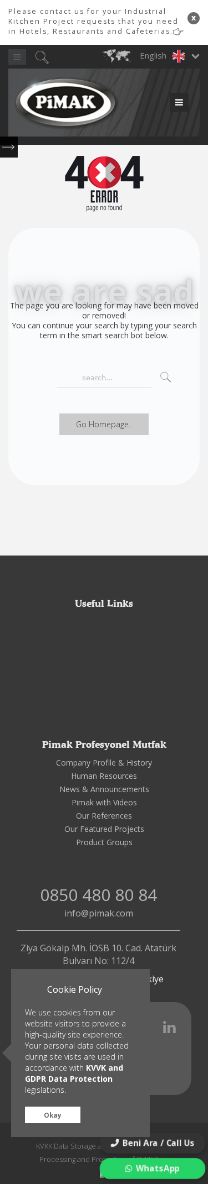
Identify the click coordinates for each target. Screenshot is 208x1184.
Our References (104, 815)
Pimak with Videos (104, 802)
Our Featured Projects (104, 829)
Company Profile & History (104, 762)
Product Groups (104, 842)
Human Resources (104, 776)
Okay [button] (53, 1114)
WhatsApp (157, 1168)
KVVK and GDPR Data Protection (74, 1073)
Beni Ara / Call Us (158, 1143)
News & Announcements (104, 789)
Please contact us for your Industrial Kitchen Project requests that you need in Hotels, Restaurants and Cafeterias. (93, 21)
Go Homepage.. (104, 424)
